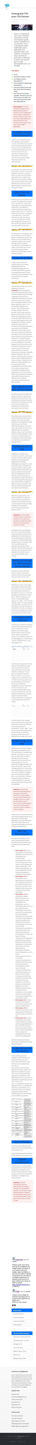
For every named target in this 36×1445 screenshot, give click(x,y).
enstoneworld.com (17, 1399)
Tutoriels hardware (17, 1416)
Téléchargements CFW (18, 1421)
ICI (22, 81)
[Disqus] (22, 1229)
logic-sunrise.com (17, 1407)
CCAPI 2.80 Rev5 (18, 1347)
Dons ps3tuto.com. (26, 1155)
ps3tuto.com (20, 1436)
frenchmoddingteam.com (19, 1397)
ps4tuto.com (15, 1394)
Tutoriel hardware (18, 1314)
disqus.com (19, 1166)
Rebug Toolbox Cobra (19, 1358)
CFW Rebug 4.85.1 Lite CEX (21, 1340)
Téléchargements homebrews (20, 1423)
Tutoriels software (18, 1317)
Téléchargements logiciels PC (20, 1426)
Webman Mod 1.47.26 (19, 1351)
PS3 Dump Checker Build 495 (21, 1337)
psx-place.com (16, 1402)
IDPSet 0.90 (16, 1355)
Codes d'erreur (17, 1325)
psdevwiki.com (16, 1405)
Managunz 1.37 (17, 1344)
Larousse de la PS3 (18, 1321)
